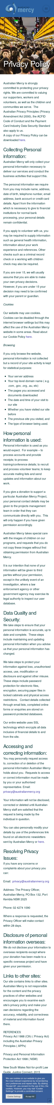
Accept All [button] (30, 1096)
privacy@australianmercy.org (21, 791)
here (22, 140)
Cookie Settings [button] (14, 1096)
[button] (46, 8)
